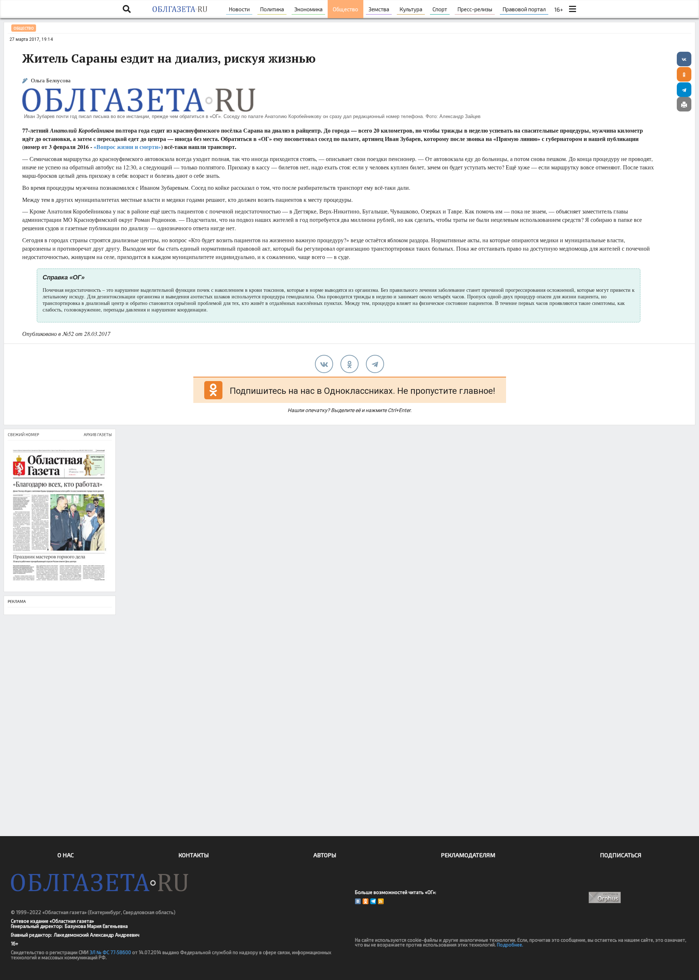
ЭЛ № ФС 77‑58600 (110, 952)
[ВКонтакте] (684, 59)
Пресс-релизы (474, 9)
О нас (66, 854)
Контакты (193, 854)
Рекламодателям (468, 854)
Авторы (324, 854)
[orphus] (605, 897)
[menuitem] (239, 9)
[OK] (365, 901)
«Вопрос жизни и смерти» (127, 146)
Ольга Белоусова (51, 80)
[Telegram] (684, 89)
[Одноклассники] (684, 74)
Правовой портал (524, 9)
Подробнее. (510, 945)
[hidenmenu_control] (572, 9)
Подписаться (620, 854)
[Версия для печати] (684, 104)
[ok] (349, 364)
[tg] (375, 364)
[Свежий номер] (60, 516)
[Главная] (180, 9)
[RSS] (381, 901)
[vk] (324, 364)
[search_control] (127, 9)
